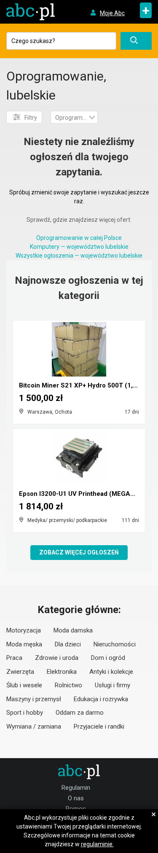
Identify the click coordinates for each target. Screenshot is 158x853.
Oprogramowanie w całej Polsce (79, 237)
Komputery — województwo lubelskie (79, 246)
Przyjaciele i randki (99, 726)
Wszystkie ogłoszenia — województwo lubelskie (79, 255)
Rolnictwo (68, 685)
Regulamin (76, 787)
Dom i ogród (108, 658)
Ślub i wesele (24, 685)
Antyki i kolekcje (111, 671)
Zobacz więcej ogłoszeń (79, 552)
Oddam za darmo (80, 712)
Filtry (30, 117)
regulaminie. (97, 844)
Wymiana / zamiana (33, 726)
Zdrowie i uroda (56, 658)
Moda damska (73, 630)
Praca (14, 658)
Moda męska (24, 644)
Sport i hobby (24, 712)
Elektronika (62, 671)
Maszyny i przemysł (33, 699)
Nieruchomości (115, 644)
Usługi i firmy (112, 685)
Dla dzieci (68, 644)
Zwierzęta (20, 671)
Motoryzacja (23, 630)
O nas (76, 798)
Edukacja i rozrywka (101, 699)
